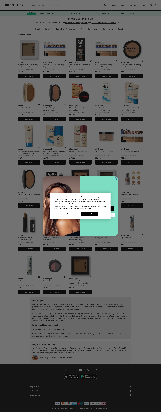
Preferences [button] (88, 208)
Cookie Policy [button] (97, 206)
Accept (89, 214)
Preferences (71, 214)
